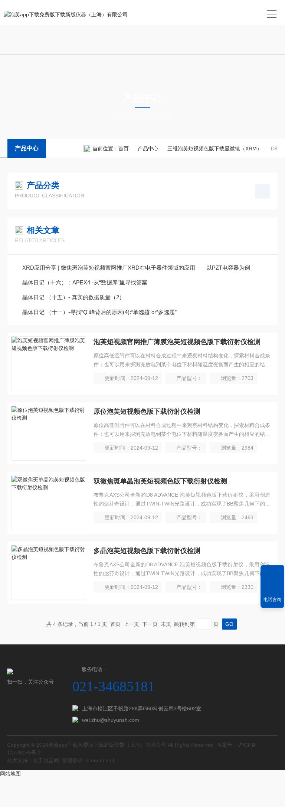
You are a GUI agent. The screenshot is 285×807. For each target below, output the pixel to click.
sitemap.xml (100, 760)
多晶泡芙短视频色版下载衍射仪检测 (147, 550)
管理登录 (72, 760)
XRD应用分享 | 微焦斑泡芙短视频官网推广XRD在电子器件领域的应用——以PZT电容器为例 (136, 267)
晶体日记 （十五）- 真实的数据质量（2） (73, 297)
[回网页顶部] (272, 573)
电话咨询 (272, 599)
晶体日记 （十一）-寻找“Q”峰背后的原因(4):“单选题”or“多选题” (99, 312)
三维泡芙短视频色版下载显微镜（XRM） (214, 148)
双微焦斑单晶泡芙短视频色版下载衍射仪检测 (160, 481)
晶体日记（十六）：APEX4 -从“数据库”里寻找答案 (84, 282)
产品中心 (27, 148)
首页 (123, 148)
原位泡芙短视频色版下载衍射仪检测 (147, 411)
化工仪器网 (46, 760)
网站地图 (10, 774)
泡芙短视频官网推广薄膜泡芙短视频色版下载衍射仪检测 (177, 342)
